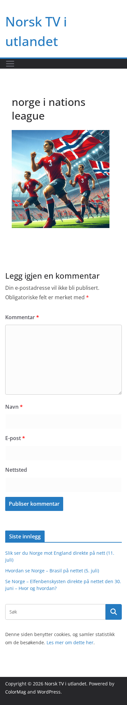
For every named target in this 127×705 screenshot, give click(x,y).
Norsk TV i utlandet (65, 683)
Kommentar (22, 317)
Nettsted (16, 469)
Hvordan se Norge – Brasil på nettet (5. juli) (52, 570)
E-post (15, 438)
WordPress (49, 692)
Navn (14, 406)
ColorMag (15, 692)
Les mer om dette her (70, 642)
